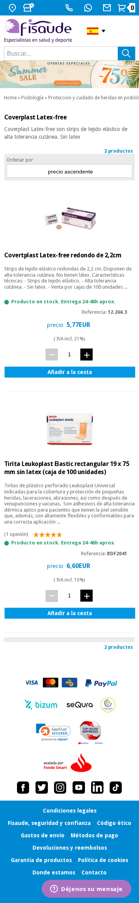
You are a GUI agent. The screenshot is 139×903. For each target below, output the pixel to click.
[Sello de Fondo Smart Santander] (69, 763)
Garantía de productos (41, 860)
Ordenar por (20, 160)
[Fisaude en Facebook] (23, 787)
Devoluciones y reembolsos (69, 848)
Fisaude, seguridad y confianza (49, 823)
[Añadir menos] (52, 355)
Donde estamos (53, 872)
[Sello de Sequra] (79, 705)
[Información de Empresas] (90, 732)
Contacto (94, 872)
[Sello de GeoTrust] (53, 732)
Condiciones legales (70, 811)
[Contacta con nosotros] (108, 7)
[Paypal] (101, 683)
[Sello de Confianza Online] (108, 704)
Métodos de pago (94, 835)
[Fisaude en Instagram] (60, 787)
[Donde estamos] (13, 7)
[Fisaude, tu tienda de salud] (39, 31)
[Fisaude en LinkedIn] (97, 787)
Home (10, 97)
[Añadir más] (86, 355)
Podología (32, 97)
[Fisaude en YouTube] (79, 787)
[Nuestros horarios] (29, 7)
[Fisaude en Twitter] (42, 787)
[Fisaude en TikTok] (116, 787)
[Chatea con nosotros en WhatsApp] (89, 7)
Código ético (114, 823)
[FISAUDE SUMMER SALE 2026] (69, 74)
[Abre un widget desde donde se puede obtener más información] (86, 889)
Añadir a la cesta (69, 372)
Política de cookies (103, 860)
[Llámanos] (70, 7)
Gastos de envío (42, 835)
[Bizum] (41, 704)
